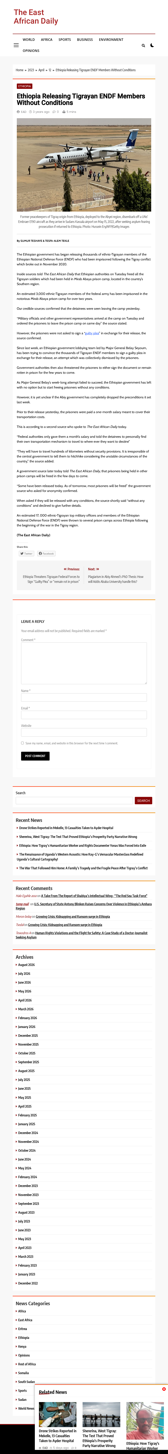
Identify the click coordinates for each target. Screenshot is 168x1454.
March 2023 (25, 1256)
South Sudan (26, 1382)
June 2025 (24, 1088)
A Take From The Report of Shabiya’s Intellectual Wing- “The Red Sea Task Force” (94, 896)
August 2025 (26, 1071)
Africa (46, 39)
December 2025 (28, 1035)
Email (25, 708)
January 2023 (26, 1274)
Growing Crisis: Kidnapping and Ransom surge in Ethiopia (73, 916)
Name (26, 691)
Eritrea (22, 1329)
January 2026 (26, 1026)
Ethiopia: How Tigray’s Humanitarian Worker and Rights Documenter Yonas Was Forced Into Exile (82, 845)
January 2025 (26, 1124)
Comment (28, 640)
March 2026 (26, 1009)
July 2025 (24, 1079)
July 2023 (24, 1221)
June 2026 (24, 982)
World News (26, 1408)
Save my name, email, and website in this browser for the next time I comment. (72, 743)
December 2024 (28, 1133)
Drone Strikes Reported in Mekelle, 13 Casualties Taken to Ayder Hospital (57, 1436)
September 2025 (28, 1062)
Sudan (22, 1399)
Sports (65, 39)
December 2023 (28, 1186)
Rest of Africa (27, 1364)
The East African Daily (36, 17)
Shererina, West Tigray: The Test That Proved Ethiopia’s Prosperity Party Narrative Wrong (78, 836)
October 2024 (27, 1150)
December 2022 (28, 1283)
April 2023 (24, 1247)
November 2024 (28, 1141)
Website (26, 726)
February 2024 (27, 1177)
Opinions (31, 50)
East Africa (25, 1320)
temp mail (22, 904)
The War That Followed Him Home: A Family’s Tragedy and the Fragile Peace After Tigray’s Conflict (83, 868)
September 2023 (28, 1203)
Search (20, 792)
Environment (111, 39)
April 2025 (25, 1106)
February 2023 (27, 1265)
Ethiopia (24, 86)
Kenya (22, 1346)
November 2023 (28, 1195)
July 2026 (24, 973)
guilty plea (92, 333)
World (29, 39)
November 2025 (28, 1044)
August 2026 (26, 964)
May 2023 (24, 1239)
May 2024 (24, 1168)
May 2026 (24, 991)
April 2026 (25, 1000)
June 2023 (24, 1230)
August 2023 (26, 1212)
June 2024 (24, 1159)
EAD (23, 112)
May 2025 (24, 1097)
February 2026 (27, 1018)
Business (85, 39)
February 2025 (27, 1115)
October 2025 (26, 1053)
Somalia (23, 1373)
